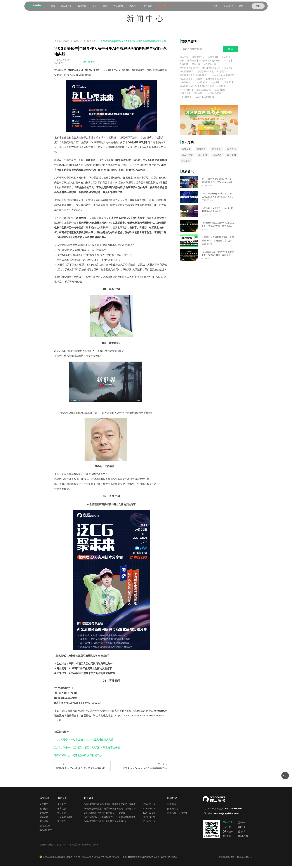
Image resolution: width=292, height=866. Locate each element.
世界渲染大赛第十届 (189, 68)
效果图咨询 (172, 808)
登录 (241, 6)
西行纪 (227, 60)
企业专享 (61, 804)
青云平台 (61, 812)
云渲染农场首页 (61, 41)
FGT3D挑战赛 (186, 90)
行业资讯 (216, 149)
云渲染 (246, 857)
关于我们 (148, 6)
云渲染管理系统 (64, 817)
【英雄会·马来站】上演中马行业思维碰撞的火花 (83, 739)
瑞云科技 (184, 57)
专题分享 (44, 812)
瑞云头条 (186, 149)
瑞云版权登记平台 (188, 86)
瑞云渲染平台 (186, 79)
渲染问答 (44, 817)
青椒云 (95, 844)
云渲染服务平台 (187, 75)
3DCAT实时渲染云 (72, 844)
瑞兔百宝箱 (45, 825)
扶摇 (182, 60)
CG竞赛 (186, 160)
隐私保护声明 (46, 829)
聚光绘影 (191, 60)
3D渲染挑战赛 (186, 71)
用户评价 (44, 821)
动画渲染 (184, 64)
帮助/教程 (228, 6)
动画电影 (226, 82)
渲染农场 (198, 93)
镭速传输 (86, 844)
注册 (258, 6)
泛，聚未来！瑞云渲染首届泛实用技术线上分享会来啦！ (88, 747)
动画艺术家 (185, 93)
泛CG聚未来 (89, 61)
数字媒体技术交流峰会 (209, 60)
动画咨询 (171, 804)
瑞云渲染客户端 (203, 90)
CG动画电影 (185, 82)
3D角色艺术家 (207, 86)
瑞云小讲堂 (187, 155)
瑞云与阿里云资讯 (205, 71)
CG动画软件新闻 (213, 93)
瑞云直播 (202, 155)
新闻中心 (78, 41)
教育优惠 (61, 808)
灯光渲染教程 (201, 82)
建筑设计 (215, 82)
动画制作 (221, 86)
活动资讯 (61, 821)
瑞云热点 (91, 41)
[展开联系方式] (285, 775)
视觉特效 (209, 79)
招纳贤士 (44, 808)
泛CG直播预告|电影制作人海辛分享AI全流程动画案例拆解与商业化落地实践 (134, 41)
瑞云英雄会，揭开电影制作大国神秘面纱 (78, 755)
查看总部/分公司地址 (177, 812)
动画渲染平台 (198, 57)
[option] (105, 426)
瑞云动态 (217, 155)
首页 (53, 6)
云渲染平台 (203, 75)
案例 (105, 6)
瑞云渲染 (228, 68)
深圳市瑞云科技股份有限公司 (61, 857)
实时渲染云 (222, 71)
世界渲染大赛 (209, 64)
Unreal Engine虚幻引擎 (223, 75)
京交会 (224, 57)
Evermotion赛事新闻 (204, 97)
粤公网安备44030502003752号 (105, 857)
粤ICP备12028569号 (82, 857)
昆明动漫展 (213, 57)
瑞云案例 (231, 155)
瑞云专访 (231, 149)
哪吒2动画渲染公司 (211, 68)
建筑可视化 (220, 90)
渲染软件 (221, 79)
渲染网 (199, 79)
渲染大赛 (196, 64)
